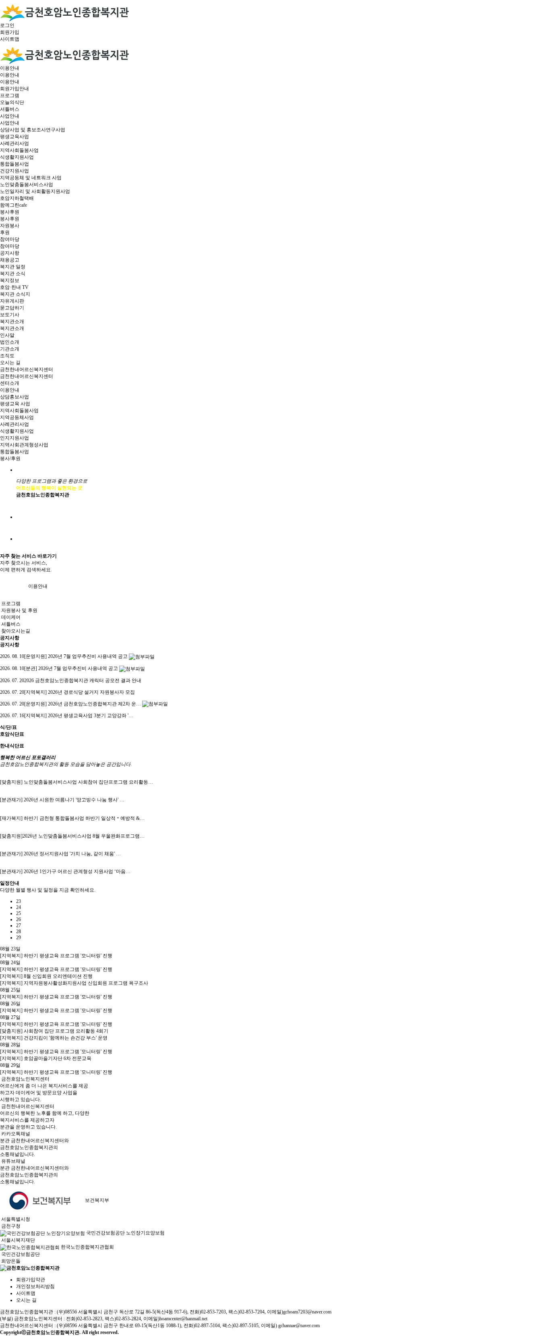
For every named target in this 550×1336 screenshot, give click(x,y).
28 (18, 931)
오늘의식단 (12, 102)
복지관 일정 (12, 267)
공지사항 (9, 253)
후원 (5, 232)
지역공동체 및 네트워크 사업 (31, 177)
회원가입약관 (30, 1279)
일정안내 (9, 883)
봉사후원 (9, 212)
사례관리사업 (14, 143)
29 (18, 937)
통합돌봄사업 (14, 164)
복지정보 (9, 280)
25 (18, 913)
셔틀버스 (9, 109)
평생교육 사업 (15, 404)
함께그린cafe (13, 205)
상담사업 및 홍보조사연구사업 (32, 130)
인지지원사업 (14, 438)
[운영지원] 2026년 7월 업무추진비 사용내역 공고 (64, 656)
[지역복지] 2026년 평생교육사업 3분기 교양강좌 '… (66, 715)
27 (18, 925)
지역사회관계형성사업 (24, 445)
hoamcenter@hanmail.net (183, 1318)
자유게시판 (12, 301)
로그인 (7, 25)
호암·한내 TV (14, 287)
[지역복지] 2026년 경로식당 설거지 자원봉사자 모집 (67, 692)
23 (18, 901)
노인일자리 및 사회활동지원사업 (35, 191)
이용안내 (9, 68)
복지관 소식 (12, 273)
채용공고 (9, 260)
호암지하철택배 (17, 198)
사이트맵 (9, 39)
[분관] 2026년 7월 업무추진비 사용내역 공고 (59, 668)
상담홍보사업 (14, 397)
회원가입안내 (14, 88)
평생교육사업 (14, 136)
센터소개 (9, 383)
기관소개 (9, 349)
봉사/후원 (10, 458)
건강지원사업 (14, 171)
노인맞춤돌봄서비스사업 (26, 184)
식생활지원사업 (17, 157)
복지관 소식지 (15, 294)
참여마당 (9, 239)
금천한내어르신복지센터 (26, 369)
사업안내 (9, 116)
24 (18, 907)
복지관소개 (12, 321)
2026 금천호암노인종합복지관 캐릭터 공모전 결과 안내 (70, 680)
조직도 (7, 356)
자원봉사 (9, 225)
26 (18, 919)
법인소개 (9, 342)
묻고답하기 (12, 308)
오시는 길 (10, 362)
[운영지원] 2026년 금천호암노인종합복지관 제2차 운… (70, 704)
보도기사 (9, 314)
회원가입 (9, 32)
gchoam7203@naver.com (307, 1312)
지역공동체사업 (17, 417)
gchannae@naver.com (299, 1325)
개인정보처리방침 (35, 1286)
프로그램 (9, 95)
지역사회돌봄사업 (19, 150)
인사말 (7, 335)
